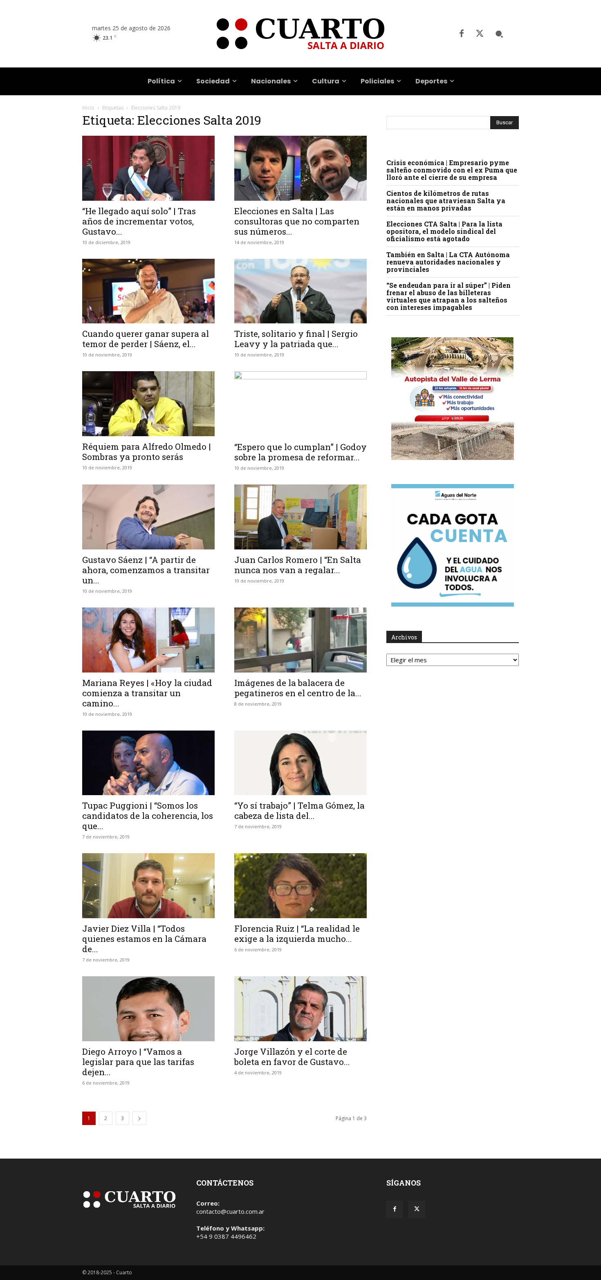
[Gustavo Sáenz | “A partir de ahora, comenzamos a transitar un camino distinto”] (148, 516)
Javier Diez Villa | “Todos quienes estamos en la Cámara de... (144, 939)
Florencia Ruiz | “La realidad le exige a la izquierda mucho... (297, 933)
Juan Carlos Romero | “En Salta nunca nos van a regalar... (297, 565)
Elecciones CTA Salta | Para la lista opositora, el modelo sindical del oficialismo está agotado (444, 231)
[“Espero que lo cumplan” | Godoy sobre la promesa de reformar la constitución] (300, 404)
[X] (480, 34)
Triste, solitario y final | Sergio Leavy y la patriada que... (296, 339)
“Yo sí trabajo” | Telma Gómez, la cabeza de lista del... (299, 810)
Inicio (88, 107)
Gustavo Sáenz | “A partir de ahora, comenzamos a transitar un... (146, 570)
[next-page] (139, 1118)
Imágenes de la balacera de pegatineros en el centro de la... (297, 688)
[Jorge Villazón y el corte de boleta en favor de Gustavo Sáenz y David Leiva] (300, 1008)
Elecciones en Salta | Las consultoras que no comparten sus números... (296, 221)
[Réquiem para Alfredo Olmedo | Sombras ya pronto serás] (148, 403)
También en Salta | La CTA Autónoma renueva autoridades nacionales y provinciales (448, 261)
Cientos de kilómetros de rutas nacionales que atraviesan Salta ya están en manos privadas (445, 200)
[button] (499, 34)
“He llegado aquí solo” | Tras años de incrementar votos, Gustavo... (139, 221)
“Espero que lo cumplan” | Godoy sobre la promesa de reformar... (300, 452)
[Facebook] (462, 34)
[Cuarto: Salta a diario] (300, 33)
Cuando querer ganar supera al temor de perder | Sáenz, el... (145, 339)
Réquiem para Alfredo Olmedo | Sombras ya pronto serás (146, 451)
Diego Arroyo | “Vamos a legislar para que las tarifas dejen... (138, 1062)
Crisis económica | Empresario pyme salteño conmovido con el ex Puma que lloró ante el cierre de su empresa (451, 170)
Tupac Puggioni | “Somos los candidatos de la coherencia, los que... (147, 816)
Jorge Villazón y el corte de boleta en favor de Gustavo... (292, 1056)
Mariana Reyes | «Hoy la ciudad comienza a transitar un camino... (147, 693)
